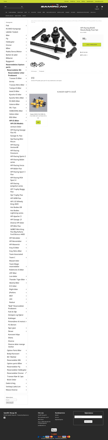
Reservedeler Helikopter (16, 370)
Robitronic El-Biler (16, 270)
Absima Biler (14, 283)
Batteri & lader (12, 55)
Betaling (83, 1)
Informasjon (34, 71)
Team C (12, 257)
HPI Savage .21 (16, 219)
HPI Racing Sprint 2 (18, 156)
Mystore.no (26, 415)
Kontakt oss (72, 1)
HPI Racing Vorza (17, 165)
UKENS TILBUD (12, 32)
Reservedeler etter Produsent (64, 20)
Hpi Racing (85, 52)
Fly (7, 38)
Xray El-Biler (14, 247)
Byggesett (10, 61)
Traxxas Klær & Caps (15, 376)
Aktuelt (56, 415)
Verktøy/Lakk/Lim (13, 386)
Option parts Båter (14, 363)
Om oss (78, 1)
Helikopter (10, 42)
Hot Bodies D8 (16, 207)
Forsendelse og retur (99, 1)
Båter (8, 48)
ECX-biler (13, 286)
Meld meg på (88, 421)
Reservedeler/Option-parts (41, 20)
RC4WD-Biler (14, 101)
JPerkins (12, 292)
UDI (10, 299)
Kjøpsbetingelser (90, 1)
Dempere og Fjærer (15, 315)
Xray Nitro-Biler (15, 251)
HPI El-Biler (14, 120)
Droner (9, 45)
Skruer (10, 331)
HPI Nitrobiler (14, 238)
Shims (10, 338)
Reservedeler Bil (14, 70)
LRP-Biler (13, 273)
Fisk (7, 25)
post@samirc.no (42, 425)
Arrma (11, 81)
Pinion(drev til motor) (16, 321)
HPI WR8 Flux (15, 198)
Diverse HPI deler (17, 223)
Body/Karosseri (13, 353)
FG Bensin (12, 325)
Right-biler (13, 289)
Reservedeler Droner (15, 373)
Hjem (32, 20)
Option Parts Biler (14, 350)
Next (80, 43)
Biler (8, 35)
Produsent (41, 71)
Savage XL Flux (16, 136)
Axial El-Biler (14, 91)
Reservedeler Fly (13, 366)
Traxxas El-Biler (15, 78)
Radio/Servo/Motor (14, 51)
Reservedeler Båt (14, 360)
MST (11, 296)
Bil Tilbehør (11, 357)
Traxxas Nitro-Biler (16, 85)
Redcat (12, 302)
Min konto (67, 1)
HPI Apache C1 (16, 216)
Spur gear (12, 328)
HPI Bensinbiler (15, 241)
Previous (28, 43)
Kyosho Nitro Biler (16, 98)
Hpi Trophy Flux (16, 195)
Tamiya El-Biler (15, 88)
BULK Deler (11, 379)
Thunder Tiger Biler (17, 279)
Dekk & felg (10, 383)
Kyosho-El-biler (15, 94)
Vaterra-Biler (14, 104)
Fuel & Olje (12, 312)
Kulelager (12, 318)
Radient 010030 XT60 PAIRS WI (38, 114)
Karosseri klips (14, 334)
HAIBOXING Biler (16, 111)
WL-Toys (12, 107)
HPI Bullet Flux (16, 168)
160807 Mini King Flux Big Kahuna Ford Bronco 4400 (17, 231)
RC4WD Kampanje (13, 29)
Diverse (11, 341)
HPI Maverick (14, 244)
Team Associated (16, 254)
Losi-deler (13, 276)
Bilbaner (9, 58)
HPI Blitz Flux (15, 226)
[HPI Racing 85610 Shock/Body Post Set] (54, 43)
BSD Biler (13, 117)
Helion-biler (14, 114)
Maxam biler (14, 261)
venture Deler (15, 127)
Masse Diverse (11, 390)
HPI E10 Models (16, 123)
